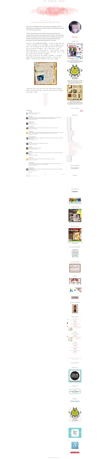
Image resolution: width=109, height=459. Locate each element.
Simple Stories (75, 352)
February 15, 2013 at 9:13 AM (33, 124)
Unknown (30, 131)
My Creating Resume (52, 1)
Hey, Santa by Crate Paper (75, 347)
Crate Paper (75, 346)
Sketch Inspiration (72, 149)
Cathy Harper (45, 103)
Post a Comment (30, 172)
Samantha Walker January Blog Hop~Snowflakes (75, 80)
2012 (69, 156)
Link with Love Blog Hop (75, 59)
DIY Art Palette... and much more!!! (74, 334)
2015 (69, 127)
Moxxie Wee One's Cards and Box (74, 142)
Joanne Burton (45, 94)
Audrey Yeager (45, 98)
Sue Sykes (45, 104)
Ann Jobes (45, 102)
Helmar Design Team (75, 333)
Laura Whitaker (45, 97)
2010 (69, 158)
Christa (30, 116)
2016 (69, 126)
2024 (69, 119)
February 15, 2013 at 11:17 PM (33, 139)
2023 (69, 120)
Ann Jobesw (30, 162)
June (70, 137)
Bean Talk (75, 349)
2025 (69, 118)
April (70, 139)
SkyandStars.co (58, 457)
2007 (69, 161)
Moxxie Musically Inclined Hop (75, 101)
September (71, 134)
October (70, 133)
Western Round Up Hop (72, 154)
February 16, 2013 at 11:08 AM (33, 155)
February (70, 141)
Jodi (29, 142)
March (70, 140)
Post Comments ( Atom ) (34, 175)
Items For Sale (62, 1)
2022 (69, 121)
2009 (69, 159)
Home (45, 1)
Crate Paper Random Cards (73, 143)
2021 (69, 122)
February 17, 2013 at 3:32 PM (33, 165)
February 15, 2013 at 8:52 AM (33, 119)
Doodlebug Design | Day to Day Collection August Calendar (77, 338)
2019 (69, 124)
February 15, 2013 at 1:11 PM (33, 134)
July (69, 136)
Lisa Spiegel (45, 93)
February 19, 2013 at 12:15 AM (33, 170)
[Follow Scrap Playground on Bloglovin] (75, 401)
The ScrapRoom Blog (74, 326)
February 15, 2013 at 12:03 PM (33, 128)
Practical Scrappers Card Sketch (74, 144)
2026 (69, 117)
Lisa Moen (45, 99)
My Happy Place (74, 336)
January (70, 155)
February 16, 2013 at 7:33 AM (33, 144)
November (71, 132)
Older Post (63, 174)
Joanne (30, 151)
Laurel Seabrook (45, 101)
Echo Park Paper (75, 343)
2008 (69, 160)
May (70, 138)
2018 (69, 125)
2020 (69, 123)
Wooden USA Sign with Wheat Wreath (75, 350)
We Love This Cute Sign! (75, 344)
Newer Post (28, 174)
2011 (69, 157)
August (70, 135)
